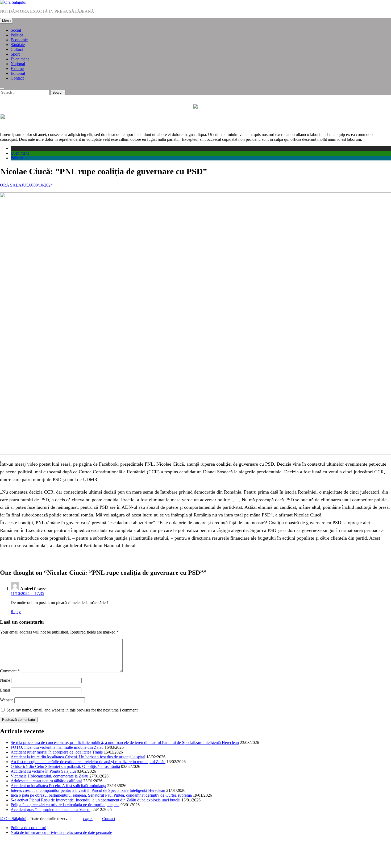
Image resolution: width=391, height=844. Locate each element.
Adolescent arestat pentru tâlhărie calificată (46, 781)
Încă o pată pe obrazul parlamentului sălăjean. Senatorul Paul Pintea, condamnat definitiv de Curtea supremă (101, 795)
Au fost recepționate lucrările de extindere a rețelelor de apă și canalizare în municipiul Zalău (88, 761)
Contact (17, 78)
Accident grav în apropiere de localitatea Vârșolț (51, 809)
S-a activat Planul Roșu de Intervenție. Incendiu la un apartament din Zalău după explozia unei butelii (95, 800)
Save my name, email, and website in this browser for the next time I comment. (72, 710)
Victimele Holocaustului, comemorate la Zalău (49, 776)
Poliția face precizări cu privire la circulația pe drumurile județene (65, 804)
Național (18, 63)
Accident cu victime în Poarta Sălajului (43, 771)
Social (16, 30)
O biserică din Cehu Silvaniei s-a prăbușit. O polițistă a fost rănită (65, 766)
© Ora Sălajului (13, 818)
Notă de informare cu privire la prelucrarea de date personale (61, 832)
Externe (17, 68)
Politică (17, 35)
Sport (15, 54)
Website (6, 700)
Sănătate (18, 44)
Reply (16, 611)
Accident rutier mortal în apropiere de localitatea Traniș (57, 752)
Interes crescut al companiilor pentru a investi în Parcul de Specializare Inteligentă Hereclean (88, 790)
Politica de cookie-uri (28, 827)
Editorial (18, 73)
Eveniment (20, 59)
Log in (88, 819)
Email (5, 690)
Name (5, 680)
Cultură (17, 49)
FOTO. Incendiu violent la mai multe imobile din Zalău (57, 747)
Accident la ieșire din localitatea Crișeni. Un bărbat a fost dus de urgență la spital (78, 757)
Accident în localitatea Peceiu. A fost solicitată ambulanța (58, 785)
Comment (10, 671)
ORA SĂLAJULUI (17, 185)
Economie (19, 40)
